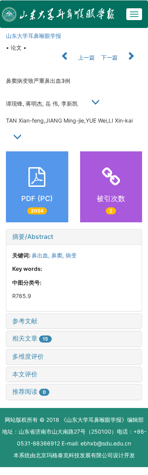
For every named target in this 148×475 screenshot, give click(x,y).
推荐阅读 (29, 391)
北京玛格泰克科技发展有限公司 (74, 455)
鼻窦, (58, 255)
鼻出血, (41, 255)
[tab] (74, 236)
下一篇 (110, 57)
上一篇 (86, 57)
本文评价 (24, 374)
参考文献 (24, 321)
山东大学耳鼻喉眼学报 (33, 35)
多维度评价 (28, 356)
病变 (71, 255)
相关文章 (30, 338)
